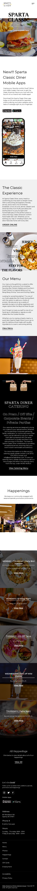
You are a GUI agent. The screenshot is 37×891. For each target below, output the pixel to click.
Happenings (6, 855)
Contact (5, 859)
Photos (4, 851)
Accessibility (6, 874)
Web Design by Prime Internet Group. (14, 886)
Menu (4, 847)
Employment (7, 867)
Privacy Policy (7, 878)
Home (4, 843)
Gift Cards (5, 863)
